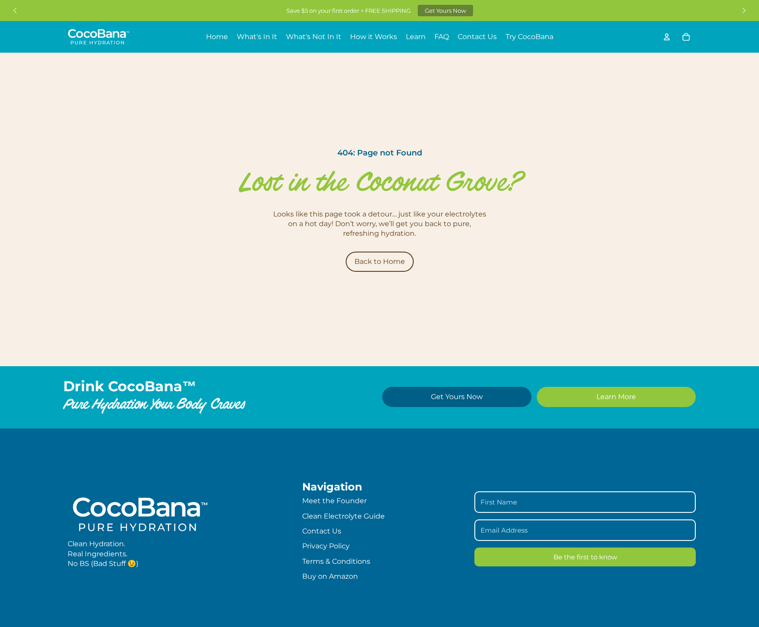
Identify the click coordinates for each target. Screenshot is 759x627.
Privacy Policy (326, 546)
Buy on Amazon (330, 576)
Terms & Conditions (336, 561)
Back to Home (379, 261)
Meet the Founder (334, 501)
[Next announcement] (744, 10)
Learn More (616, 397)
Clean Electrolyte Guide (343, 516)
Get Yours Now (445, 10)
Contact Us (321, 531)
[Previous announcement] (15, 10)
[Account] (666, 37)
